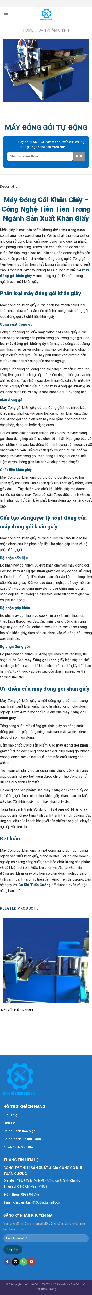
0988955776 (30, 1195)
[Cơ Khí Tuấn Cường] (46, 15)
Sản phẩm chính (54, 30)
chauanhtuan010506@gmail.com (37, 1202)
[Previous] (7, 106)
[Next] (20, 106)
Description (10, 186)
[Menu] (6, 14)
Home (28, 30)
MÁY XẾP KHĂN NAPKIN (17, 1010)
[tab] (46, 186)
